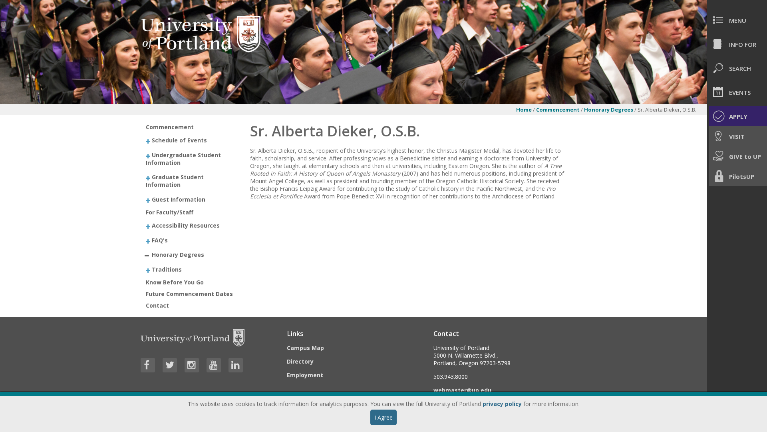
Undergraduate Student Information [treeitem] (183, 158)
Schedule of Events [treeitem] (179, 140)
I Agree (383, 417)
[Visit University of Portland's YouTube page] (214, 365)
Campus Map (305, 348)
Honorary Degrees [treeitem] (178, 254)
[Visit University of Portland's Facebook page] (148, 365)
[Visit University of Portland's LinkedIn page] (236, 365)
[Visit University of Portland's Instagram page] (192, 365)
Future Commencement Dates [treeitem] (189, 294)
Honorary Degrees (609, 109)
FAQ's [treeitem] (160, 240)
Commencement (558, 109)
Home (524, 109)
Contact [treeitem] (157, 305)
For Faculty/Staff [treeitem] (169, 212)
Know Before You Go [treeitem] (175, 282)
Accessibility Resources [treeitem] (186, 225)
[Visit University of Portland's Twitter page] (170, 365)
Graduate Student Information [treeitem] (175, 180)
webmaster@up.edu (462, 390)
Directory (300, 361)
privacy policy (502, 404)
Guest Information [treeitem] (178, 199)
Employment (305, 375)
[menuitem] (737, 20)
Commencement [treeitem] (170, 127)
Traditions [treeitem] (167, 269)
